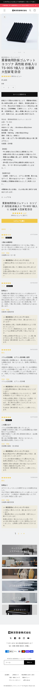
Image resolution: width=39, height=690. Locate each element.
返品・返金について (15, 677)
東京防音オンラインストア (13, 686)
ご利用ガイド (15, 674)
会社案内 (7, 674)
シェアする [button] (7, 197)
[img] (6, 235)
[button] (4, 10)
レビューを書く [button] (19, 221)
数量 (3, 83)
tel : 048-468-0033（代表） (19, 646)
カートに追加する (19, 94)
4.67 (24, 213)
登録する (29, 662)
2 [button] (18, 534)
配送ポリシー (26, 677)
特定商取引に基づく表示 (28, 674)
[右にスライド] (24, 52)
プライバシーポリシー (14, 680)
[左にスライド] (15, 52)
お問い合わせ (26, 680)
